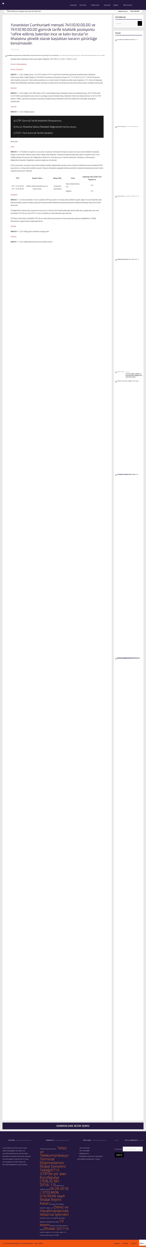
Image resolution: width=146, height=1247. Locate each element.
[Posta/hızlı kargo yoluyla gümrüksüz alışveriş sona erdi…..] (128, 39)
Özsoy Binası (99, 1156)
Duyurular (107, 5)
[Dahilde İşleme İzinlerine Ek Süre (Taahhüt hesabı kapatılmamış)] (128, 381)
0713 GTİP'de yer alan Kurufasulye (53, 1174)
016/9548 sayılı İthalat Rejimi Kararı (52, 1199)
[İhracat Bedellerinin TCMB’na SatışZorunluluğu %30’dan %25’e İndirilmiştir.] (128, 259)
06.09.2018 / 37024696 (54, 1190)
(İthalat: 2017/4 (56, 1228)
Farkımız (133, 1243)
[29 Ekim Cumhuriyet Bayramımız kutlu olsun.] (128, 196)
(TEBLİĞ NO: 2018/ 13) (50, 1183)
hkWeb (41, 1243)
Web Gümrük (127, 5)
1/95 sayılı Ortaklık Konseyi (46, 1235)
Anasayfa (73, 5)
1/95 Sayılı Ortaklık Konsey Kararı (48, 1149)
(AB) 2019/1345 (60, 1185)
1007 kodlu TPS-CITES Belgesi (57, 1204)
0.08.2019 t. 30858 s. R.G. (46, 1232)
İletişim (115, 5)
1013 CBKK (56, 1235)
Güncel (128, 372)
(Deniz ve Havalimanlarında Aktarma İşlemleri (54, 1211)
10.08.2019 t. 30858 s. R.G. (46, 1208)
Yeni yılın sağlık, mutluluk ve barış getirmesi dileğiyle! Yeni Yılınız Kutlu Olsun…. (134, 375)
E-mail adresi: (119, 1149)
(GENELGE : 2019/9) (45, 1189)
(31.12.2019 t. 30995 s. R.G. (59, 1232)
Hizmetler (83, 5)
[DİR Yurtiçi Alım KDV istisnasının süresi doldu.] (128, 126)
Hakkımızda (95, 5)
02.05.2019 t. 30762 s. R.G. (46, 1218)
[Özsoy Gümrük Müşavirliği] (10, 2)
